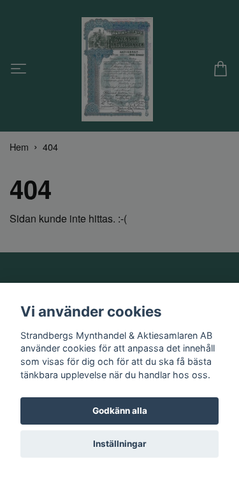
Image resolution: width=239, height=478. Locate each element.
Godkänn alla (119, 411)
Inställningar (120, 444)
